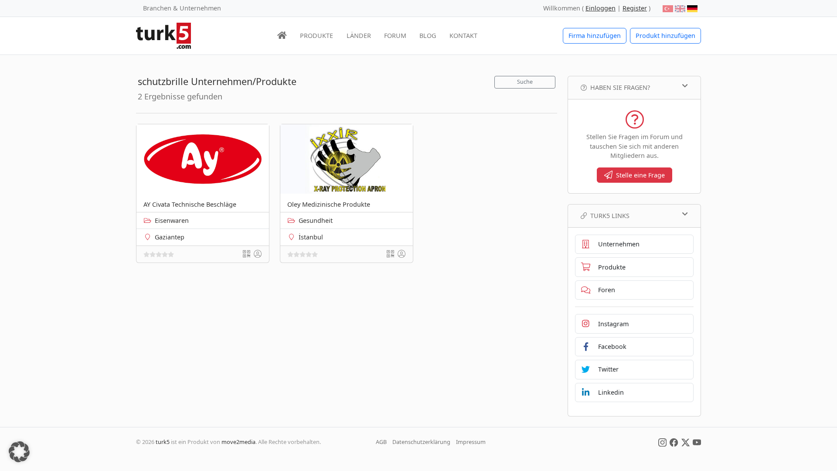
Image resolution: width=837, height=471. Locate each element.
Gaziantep (169, 237)
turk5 (163, 442)
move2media (238, 442)
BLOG (427, 35)
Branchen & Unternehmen (182, 8)
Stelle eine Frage (640, 175)
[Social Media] (662, 442)
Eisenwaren (172, 220)
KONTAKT (463, 35)
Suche (525, 81)
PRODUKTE (316, 35)
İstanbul (311, 237)
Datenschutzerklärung (421, 442)
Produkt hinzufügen (665, 35)
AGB (381, 442)
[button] (19, 452)
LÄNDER (359, 35)
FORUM (395, 35)
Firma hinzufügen (594, 35)
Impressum (471, 442)
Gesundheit (316, 220)
